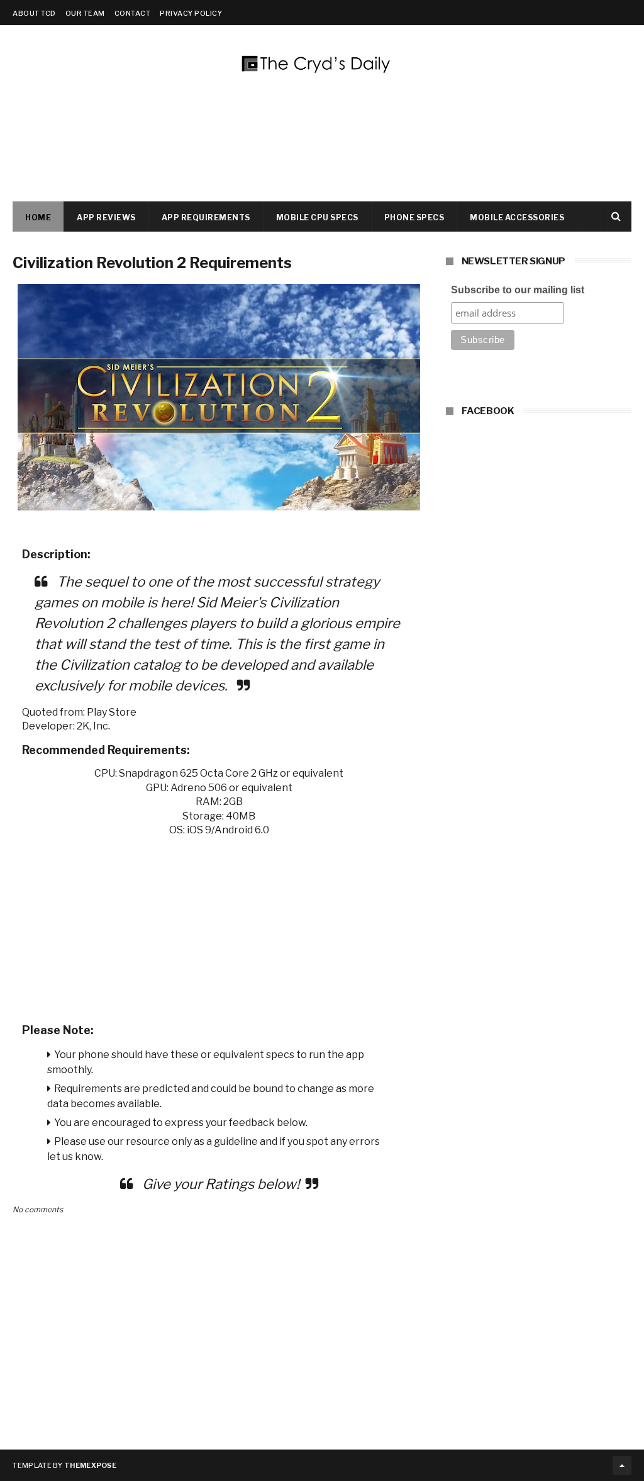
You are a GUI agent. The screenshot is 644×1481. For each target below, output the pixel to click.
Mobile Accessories (517, 217)
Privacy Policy (191, 13)
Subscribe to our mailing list (517, 289)
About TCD (34, 13)
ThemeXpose (90, 1465)
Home (38, 217)
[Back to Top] (622, 1465)
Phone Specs (414, 217)
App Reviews (106, 217)
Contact (132, 13)
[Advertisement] (219, 926)
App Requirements (206, 217)
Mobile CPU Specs (317, 217)
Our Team (85, 13)
